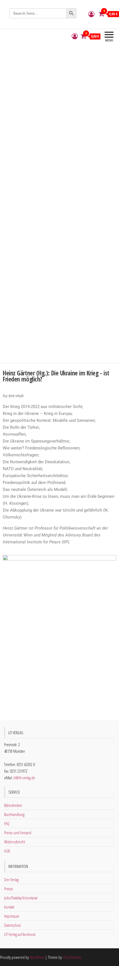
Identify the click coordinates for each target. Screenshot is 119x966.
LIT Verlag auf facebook (19, 934)
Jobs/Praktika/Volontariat (20, 898)
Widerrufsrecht (14, 841)
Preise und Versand (17, 832)
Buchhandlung (14, 814)
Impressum (11, 916)
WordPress (37, 957)
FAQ (6, 823)
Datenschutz (12, 925)
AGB (7, 851)
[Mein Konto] (91, 14)
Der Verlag (11, 879)
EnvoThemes (72, 957)
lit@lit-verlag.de (24, 777)
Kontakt (9, 907)
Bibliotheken (13, 805)
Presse (8, 888)
